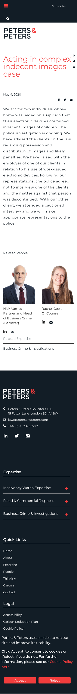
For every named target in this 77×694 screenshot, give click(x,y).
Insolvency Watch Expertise (27, 488)
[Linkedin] (58, 99)
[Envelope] (74, 67)
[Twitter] (74, 61)
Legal (8, 603)
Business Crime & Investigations (28, 348)
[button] (5, 6)
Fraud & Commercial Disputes (28, 501)
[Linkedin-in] (74, 56)
